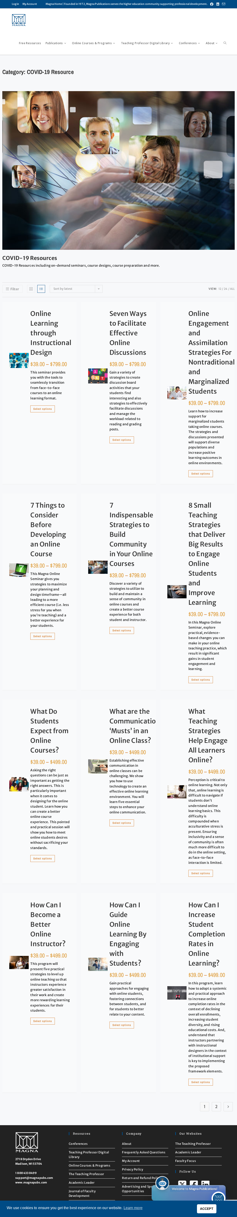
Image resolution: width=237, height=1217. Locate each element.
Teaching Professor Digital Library (89, 1154)
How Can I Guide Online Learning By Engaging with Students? (128, 934)
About (127, 1144)
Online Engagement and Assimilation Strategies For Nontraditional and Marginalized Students (211, 352)
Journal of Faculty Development (82, 1193)
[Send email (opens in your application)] (223, 4)
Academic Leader (82, 1183)
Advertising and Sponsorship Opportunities (144, 1189)
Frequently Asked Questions (143, 1152)
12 (219, 288)
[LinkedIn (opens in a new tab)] (218, 4)
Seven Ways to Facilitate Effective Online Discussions (128, 333)
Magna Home (54, 4)
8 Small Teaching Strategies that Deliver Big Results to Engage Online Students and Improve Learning (206, 554)
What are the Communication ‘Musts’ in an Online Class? (134, 726)
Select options (42, 409)
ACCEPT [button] (206, 1209)
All (232, 288)
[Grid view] (31, 289)
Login (15, 4)
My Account (29, 4)
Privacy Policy (132, 1169)
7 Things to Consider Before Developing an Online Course (48, 529)
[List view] (41, 289)
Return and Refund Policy (141, 1178)
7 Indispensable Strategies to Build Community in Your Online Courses (131, 534)
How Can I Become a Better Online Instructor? (48, 924)
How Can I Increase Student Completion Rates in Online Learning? (206, 934)
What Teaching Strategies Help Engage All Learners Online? (208, 735)
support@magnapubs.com (34, 1178)
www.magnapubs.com (31, 1182)
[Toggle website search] (225, 43)
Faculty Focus (185, 1161)
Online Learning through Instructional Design (50, 333)
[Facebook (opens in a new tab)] (212, 4)
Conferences (78, 1144)
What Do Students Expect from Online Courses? (49, 730)
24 (225, 288)
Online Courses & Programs (89, 1166)
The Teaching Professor (86, 1174)
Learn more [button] (133, 1208)
